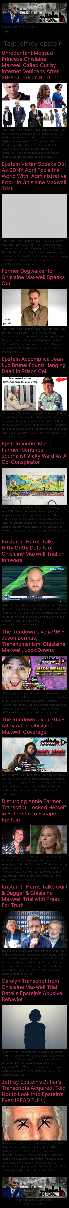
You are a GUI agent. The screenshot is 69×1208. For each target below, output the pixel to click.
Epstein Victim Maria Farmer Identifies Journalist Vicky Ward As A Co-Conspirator (34, 452)
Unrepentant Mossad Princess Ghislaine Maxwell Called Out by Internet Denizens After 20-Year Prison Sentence (32, 65)
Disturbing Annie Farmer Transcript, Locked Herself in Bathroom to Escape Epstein (34, 810)
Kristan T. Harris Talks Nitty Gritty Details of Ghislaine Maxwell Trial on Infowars (33, 550)
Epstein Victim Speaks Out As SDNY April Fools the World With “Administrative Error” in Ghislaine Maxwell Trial (34, 176)
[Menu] (7, 32)
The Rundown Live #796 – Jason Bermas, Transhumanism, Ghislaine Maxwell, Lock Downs (33, 641)
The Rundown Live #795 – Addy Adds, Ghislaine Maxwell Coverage (33, 725)
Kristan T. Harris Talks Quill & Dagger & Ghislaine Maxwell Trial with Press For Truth (34, 896)
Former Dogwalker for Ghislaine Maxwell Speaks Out (33, 277)
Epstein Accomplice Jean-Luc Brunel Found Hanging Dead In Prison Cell (34, 365)
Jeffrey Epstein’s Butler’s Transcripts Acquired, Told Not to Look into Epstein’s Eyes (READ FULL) (34, 1091)
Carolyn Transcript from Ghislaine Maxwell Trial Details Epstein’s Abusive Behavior (32, 990)
